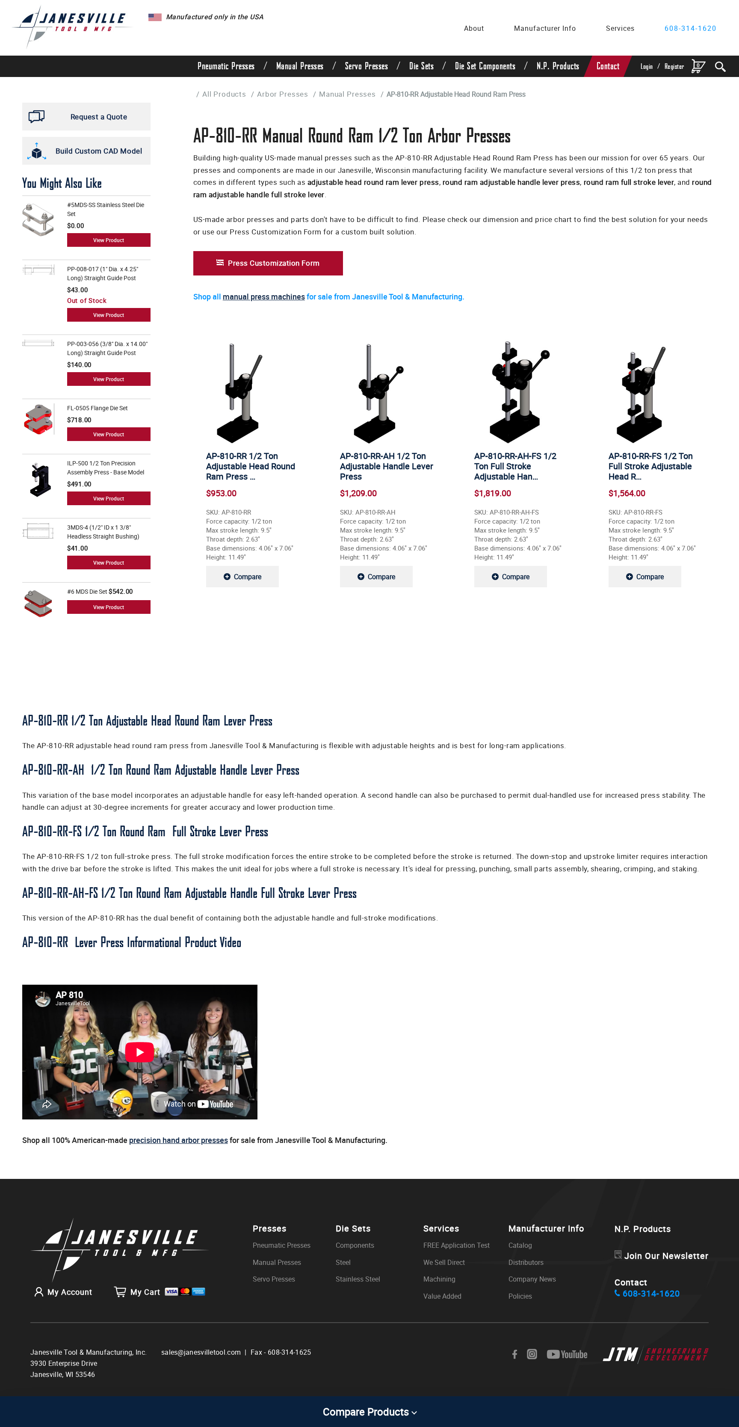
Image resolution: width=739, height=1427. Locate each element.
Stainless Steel (358, 1279)
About (474, 28)
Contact (608, 66)
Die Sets (421, 66)
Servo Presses (366, 66)
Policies (520, 1296)
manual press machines (264, 296)
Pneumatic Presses (226, 66)
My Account (69, 1292)
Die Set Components (485, 66)
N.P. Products (558, 66)
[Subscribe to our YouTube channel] (567, 1355)
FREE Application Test (456, 1245)
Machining (439, 1279)
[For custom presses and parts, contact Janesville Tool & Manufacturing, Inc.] (119, 1251)
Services (620, 28)
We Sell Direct (444, 1262)
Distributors (526, 1262)
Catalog (520, 1245)
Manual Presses (300, 66)
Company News (532, 1279)
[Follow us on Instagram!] (532, 1354)
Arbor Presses (282, 94)
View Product (108, 240)
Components (355, 1245)
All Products (224, 94)
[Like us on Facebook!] (514, 1355)
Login (647, 66)
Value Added (442, 1296)
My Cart (145, 1292)
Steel (343, 1262)
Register (674, 66)
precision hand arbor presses (178, 1140)
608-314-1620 (691, 28)
